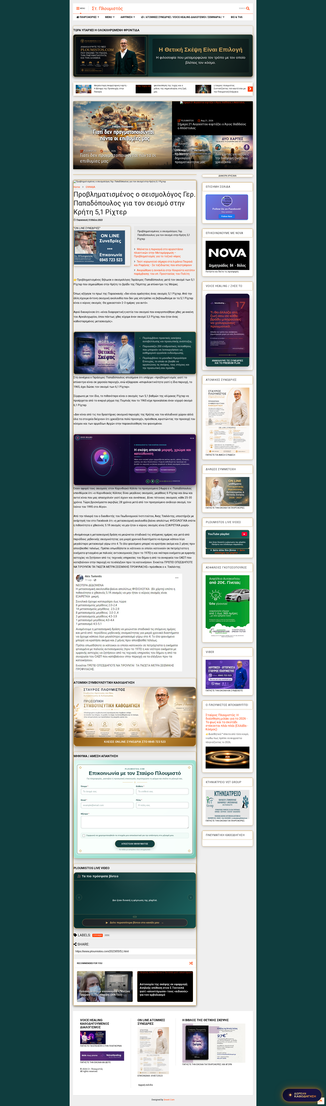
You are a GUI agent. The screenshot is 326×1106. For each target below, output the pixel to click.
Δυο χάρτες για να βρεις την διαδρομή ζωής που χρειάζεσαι (169, 90)
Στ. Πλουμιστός (107, 8)
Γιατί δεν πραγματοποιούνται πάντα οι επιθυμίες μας (118, 158)
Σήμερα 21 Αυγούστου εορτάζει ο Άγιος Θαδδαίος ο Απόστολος (212, 126)
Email (84, 800)
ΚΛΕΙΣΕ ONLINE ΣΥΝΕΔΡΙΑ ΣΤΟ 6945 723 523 (135, 741)
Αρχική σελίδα (145, 1085)
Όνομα (84, 786)
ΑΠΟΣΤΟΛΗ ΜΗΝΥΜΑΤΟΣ (134, 844)
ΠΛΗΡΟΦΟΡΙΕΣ (88, 17)
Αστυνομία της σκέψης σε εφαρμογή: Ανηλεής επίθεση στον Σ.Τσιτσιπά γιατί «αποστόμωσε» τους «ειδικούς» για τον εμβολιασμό (164, 989)
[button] (227, 325)
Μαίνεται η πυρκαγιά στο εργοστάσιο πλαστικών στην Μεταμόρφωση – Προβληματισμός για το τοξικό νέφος (158, 253)
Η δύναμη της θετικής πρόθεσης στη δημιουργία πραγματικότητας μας (110, 88)
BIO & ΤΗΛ (236, 17)
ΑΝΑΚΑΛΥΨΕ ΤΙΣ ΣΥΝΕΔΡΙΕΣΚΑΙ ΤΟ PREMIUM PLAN (227, 361)
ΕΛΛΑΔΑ (90, 187)
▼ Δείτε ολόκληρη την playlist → (230, 551)
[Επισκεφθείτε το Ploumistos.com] (111, 56)
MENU (108, 17)
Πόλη (139, 800)
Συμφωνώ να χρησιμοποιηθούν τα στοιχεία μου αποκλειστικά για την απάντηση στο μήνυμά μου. (130, 835)
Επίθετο (140, 786)
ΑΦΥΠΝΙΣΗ (126, 17)
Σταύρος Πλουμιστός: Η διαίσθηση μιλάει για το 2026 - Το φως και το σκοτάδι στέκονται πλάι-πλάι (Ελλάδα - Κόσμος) (227, 722)
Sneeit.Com (169, 1100)
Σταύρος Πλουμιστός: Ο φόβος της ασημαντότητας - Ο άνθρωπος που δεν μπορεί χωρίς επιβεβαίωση (230, 87)
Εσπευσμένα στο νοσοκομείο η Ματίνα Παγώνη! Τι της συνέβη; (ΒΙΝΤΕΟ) (104, 993)
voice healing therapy (164, 86)
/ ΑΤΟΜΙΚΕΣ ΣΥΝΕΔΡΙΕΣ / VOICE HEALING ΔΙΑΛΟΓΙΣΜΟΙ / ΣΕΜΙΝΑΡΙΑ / (183, 17)
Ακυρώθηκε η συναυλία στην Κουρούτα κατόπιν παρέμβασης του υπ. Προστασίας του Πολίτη (164, 272)
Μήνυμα (85, 814)
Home (77, 187)
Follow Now (226, 216)
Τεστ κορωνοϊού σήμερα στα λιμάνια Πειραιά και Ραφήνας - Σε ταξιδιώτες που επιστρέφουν (163, 263)
